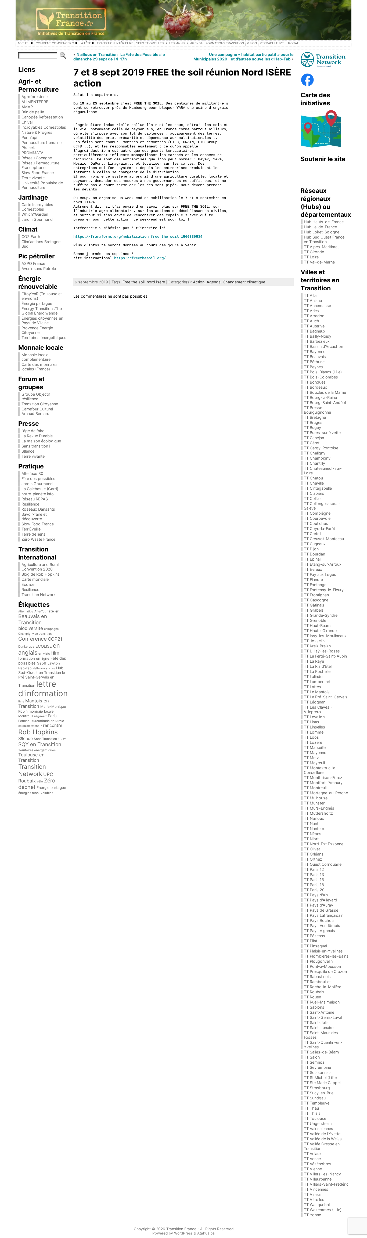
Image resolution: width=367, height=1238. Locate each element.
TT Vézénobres (317, 1163)
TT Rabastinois (317, 976)
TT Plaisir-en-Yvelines (323, 951)
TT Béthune (314, 361)
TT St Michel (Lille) (320, 1077)
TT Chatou (313, 478)
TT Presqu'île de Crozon (325, 971)
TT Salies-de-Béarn (321, 1052)
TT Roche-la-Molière (322, 986)
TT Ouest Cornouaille (322, 864)
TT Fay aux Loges (320, 574)
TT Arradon (314, 315)
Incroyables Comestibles (43, 127)
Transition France (181, 1229)
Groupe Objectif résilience (35, 396)
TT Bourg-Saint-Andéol (325, 402)
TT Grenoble (315, 620)
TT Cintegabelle (318, 488)
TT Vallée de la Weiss (323, 1138)
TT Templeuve (316, 1103)
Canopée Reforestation (42, 117)
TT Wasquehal (317, 1204)
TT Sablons (314, 1007)
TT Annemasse (317, 305)
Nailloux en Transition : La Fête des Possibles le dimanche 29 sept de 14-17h (119, 56)
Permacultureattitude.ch (36, 721)
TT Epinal (312, 559)
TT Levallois (314, 716)
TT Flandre (313, 579)
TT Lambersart (317, 681)
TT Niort (311, 838)
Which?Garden (34, 214)
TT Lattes (312, 686)
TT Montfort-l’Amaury (323, 782)
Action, (200, 282)
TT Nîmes (312, 833)
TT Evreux (313, 569)
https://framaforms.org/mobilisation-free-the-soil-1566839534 (137, 236)
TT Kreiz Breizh (317, 646)
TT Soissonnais (318, 1072)
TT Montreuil (315, 787)
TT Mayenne (315, 752)
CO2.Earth (30, 236)
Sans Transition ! (46, 739)
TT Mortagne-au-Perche (326, 793)
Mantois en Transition (33, 703)
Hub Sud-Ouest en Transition (40, 670)
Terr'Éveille (31, 529)
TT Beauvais (315, 356)
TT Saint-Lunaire (318, 1027)
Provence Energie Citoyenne (37, 330)
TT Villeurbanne (318, 1179)
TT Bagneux (314, 331)
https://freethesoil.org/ (140, 258)
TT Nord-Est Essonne (323, 844)
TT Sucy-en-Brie (318, 1093)
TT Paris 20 (314, 889)
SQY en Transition (39, 744)
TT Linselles (314, 727)
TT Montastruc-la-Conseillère (320, 770)
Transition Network (38, 594)
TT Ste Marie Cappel (322, 1082)
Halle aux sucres (44, 668)
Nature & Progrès (36, 132)
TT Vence (312, 1158)
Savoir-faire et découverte (34, 516)
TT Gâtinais (314, 605)
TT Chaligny (314, 453)
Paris (52, 715)
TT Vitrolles (314, 1199)
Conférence (32, 639)
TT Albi (310, 295)
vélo (40, 781)
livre (21, 701)
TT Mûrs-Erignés (319, 808)
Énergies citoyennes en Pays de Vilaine (42, 320)
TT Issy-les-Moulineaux (325, 635)
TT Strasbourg (317, 1087)
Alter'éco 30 (32, 473)
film (55, 653)
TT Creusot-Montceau (324, 538)
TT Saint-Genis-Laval (323, 1017)
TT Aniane (313, 300)
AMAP (27, 106)
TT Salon (312, 1057)
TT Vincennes (316, 1189)
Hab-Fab (24, 668)
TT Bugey (312, 427)
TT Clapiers (314, 493)
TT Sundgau (315, 1098)
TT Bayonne (314, 351)
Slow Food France (37, 172)
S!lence (27, 451)
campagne (51, 629)
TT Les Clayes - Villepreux (318, 709)
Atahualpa (206, 1233)
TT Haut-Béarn (317, 625)
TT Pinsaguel (315, 946)
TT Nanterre (314, 828)
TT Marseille (315, 747)
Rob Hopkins (38, 732)
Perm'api (29, 137)
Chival (27, 122)
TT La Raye (314, 661)
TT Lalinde (313, 676)
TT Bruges (313, 422)
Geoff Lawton (48, 663)
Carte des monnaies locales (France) (39, 366)
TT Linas (311, 722)
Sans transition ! (35, 446)
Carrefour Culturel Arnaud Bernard (37, 411)
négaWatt (40, 716)
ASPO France (33, 263)
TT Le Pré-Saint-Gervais (325, 697)
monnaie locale (41, 711)
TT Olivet (312, 849)
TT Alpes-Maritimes (322, 246)
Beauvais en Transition (32, 619)
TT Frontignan (316, 595)
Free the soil (134, 282)
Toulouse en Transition (31, 757)
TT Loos (311, 737)
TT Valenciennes (318, 1128)
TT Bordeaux (315, 387)
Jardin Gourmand (37, 219)
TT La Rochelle (317, 671)
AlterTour (41, 611)
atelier (54, 611)
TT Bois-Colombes (321, 377)
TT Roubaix (314, 992)
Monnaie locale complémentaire (36, 357)
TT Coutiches (316, 523)
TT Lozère (313, 742)
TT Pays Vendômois (322, 925)
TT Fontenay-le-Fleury (324, 589)
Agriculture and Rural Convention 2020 (40, 566)
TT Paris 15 (314, 879)
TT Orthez (313, 859)
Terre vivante (33, 177)
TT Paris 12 (314, 869)
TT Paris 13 (314, 874)
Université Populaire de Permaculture (42, 185)
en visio (44, 653)
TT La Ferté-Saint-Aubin (325, 656)
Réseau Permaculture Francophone (40, 165)
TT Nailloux (314, 818)
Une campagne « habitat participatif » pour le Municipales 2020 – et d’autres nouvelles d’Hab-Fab (243, 56)
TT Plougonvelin (318, 961)
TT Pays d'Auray (318, 905)
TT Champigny (317, 458)
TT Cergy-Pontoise (321, 448)
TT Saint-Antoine (319, 1012)
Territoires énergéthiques (43, 337)
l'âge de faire (32, 430)
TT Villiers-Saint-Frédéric (326, 1184)
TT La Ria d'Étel (318, 666)
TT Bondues (315, 382)
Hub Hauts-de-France (324, 221)
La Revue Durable (37, 436)
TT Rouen (312, 997)
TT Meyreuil (314, 762)
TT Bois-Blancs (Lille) (323, 372)
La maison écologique (41, 441)
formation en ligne (33, 658)
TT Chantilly (314, 463)
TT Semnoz (314, 1062)
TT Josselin (314, 640)
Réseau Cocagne (36, 158)
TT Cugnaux (315, 544)
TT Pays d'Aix (316, 895)
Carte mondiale (35, 579)
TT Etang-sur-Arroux (322, 564)
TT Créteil (312, 533)
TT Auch (311, 321)
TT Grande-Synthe (320, 615)
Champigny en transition (35, 634)
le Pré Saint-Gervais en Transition (41, 679)
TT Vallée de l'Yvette (322, 1133)
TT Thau (311, 1108)
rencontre (52, 725)
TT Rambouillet (317, 981)
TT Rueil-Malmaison (322, 1002)
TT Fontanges (316, 584)
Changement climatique (244, 282)
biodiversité (30, 628)
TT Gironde (314, 252)
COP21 (55, 639)
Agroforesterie (34, 96)
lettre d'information (43, 688)
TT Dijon (311, 549)
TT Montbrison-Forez (323, 777)
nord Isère (156, 282)
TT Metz (311, 757)
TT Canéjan (314, 437)
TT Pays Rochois (319, 920)
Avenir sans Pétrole (38, 268)
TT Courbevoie (317, 518)
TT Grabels (314, 610)
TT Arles (311, 310)
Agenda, (215, 282)
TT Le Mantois (317, 692)
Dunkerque (26, 646)
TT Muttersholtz (318, 813)
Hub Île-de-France (320, 227)
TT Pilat (310, 941)
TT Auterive (314, 326)
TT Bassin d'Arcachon (323, 346)
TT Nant (311, 823)
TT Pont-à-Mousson (322, 966)
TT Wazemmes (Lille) (322, 1209)
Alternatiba (25, 611)
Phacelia (29, 147)
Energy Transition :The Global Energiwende (41, 310)
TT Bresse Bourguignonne (317, 409)
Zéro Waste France (38, 539)
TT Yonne (312, 1214)
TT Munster (314, 803)
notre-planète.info (37, 494)
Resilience (30, 504)
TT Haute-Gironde (320, 630)
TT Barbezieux (317, 341)
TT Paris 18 (314, 884)
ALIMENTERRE (34, 101)
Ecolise (27, 584)
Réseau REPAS (34, 499)
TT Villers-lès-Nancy (322, 1174)
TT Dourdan (314, 554)
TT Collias (313, 498)
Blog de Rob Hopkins (40, 574)
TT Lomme (313, 732)
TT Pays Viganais (319, 930)
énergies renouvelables (35, 793)
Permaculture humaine (41, 142)
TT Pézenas (314, 935)
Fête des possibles (38, 478)
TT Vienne (313, 1169)
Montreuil (25, 716)
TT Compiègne (317, 513)
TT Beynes (313, 366)
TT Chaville (314, 483)
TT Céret (311, 443)
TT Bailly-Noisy (317, 336)
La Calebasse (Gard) (39, 488)
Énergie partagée (36, 303)
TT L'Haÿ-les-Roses (322, 651)
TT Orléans (313, 854)
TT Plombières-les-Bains (326, 956)
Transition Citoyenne (39, 404)
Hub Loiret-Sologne (321, 232)
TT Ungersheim (318, 1123)
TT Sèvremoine (317, 1067)
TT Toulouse (315, 1118)
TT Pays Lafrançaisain (323, 915)
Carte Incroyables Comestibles (37, 206)
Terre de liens (33, 534)
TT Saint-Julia (316, 1022)
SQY (63, 739)
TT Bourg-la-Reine (320, 397)
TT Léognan (314, 702)
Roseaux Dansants (38, 509)
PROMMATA (32, 152)
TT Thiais (312, 1113)
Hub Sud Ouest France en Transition (324, 239)
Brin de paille (32, 112)
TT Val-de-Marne (319, 262)
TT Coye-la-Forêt (319, 528)
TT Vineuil (312, 1194)
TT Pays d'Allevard (320, 900)
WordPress (183, 1233)
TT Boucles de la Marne (325, 392)
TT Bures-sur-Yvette (322, 432)
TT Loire (311, 257)
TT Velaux (313, 1153)
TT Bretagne (315, 417)
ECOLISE (43, 646)
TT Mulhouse (316, 798)
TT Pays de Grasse (321, 910)
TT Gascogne (316, 600)
